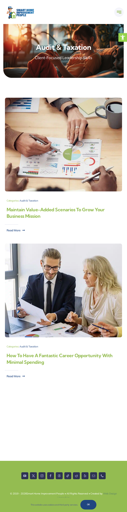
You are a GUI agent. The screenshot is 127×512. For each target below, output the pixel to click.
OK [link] (88, 504)
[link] (122, 37)
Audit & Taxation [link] (29, 200)
